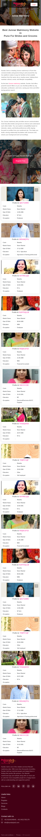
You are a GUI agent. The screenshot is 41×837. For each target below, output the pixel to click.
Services (4, 803)
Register (4, 800)
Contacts (4, 809)
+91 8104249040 (10, 819)
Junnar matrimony (14, 83)
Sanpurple (27, 835)
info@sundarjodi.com (11, 822)
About (3, 797)
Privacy (18, 835)
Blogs (3, 806)
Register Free (20, 161)
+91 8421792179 (23, 819)
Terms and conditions (7, 835)
